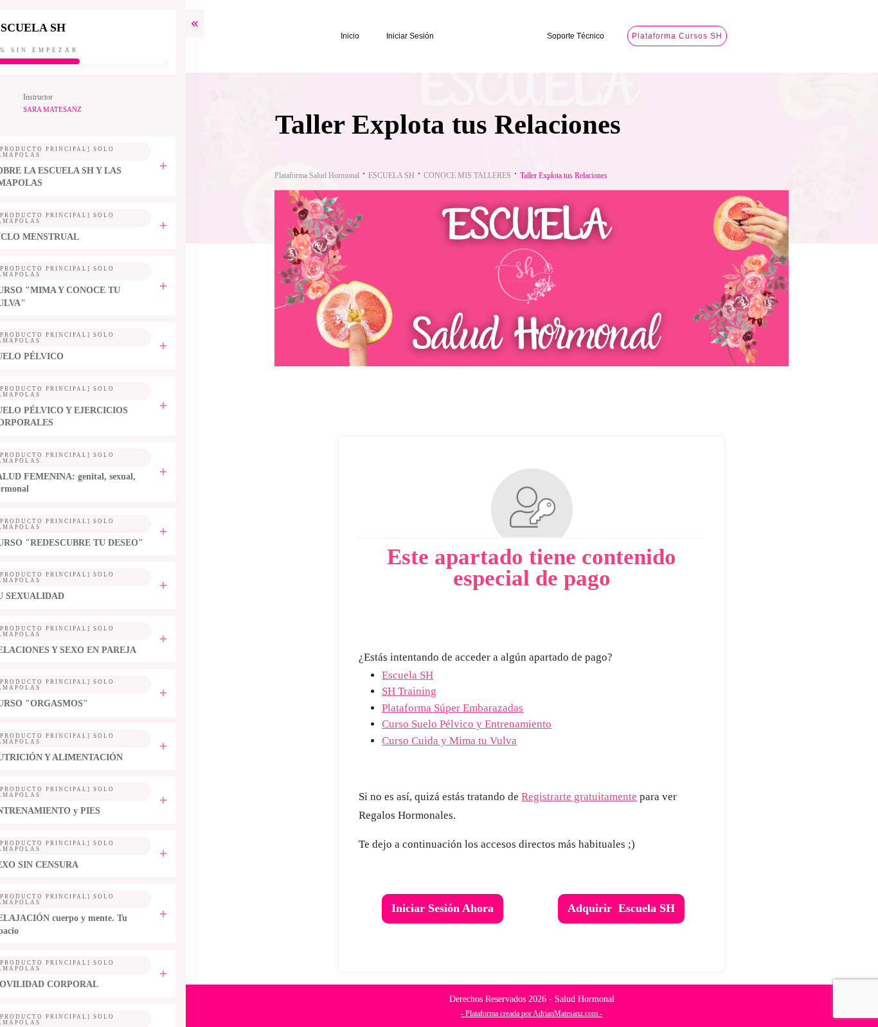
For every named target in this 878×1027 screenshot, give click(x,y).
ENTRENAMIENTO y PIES (72, 811)
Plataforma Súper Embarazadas (466, 708)
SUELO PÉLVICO (53, 356)
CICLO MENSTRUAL (61, 237)
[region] (167, 915)
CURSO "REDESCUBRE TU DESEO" (93, 543)
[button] (840, 989)
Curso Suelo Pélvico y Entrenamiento (480, 724)
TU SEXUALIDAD (54, 596)
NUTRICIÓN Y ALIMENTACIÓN (83, 757)
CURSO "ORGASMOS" (65, 703)
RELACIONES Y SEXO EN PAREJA (90, 650)
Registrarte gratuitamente (592, 796)
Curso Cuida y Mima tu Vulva (462, 741)
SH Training (422, 691)
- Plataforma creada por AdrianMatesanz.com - (545, 1013)
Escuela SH (421, 675)
